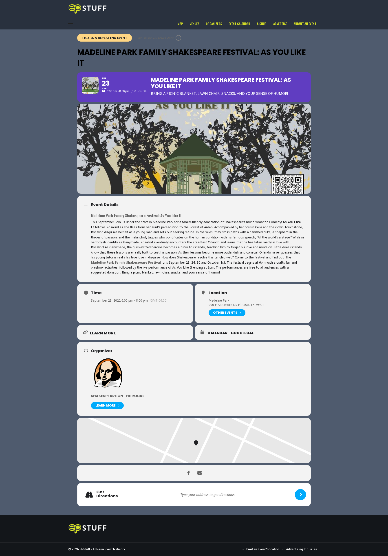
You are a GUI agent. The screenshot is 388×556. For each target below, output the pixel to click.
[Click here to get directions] (300, 494)
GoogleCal (242, 333)
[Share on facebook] (188, 473)
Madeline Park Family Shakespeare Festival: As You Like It (136, 215)
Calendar (217, 333)
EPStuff (84, 549)
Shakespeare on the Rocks (118, 395)
